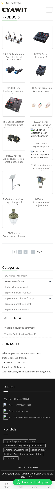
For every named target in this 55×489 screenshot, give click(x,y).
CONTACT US (11, 458)
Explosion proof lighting (17, 309)
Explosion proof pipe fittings (19, 298)
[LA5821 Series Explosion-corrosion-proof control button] (41, 105)
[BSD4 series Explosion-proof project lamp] (41, 182)
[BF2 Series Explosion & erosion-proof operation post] (41, 71)
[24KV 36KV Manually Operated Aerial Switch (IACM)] (13, 37)
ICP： (31, 476)
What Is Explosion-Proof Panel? (20, 334)
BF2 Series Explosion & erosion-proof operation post (41, 90)
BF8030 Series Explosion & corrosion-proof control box (41, 59)
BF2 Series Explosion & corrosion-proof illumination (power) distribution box (13, 126)
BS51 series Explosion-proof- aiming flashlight (41, 146)
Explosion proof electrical (18, 303)
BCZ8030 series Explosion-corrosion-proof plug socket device (13, 92)
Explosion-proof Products (18, 292)
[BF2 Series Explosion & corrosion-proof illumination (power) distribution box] (13, 105)
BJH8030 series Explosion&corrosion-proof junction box (14, 158)
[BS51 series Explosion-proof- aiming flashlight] (41, 133)
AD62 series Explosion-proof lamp (14, 235)
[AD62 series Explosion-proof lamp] (13, 216)
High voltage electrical (16, 287)
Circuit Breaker (30, 467)
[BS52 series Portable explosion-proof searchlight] (41, 154)
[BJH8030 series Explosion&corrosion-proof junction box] (13, 139)
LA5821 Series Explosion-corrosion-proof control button (41, 124)
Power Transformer (15, 281)
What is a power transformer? (19, 327)
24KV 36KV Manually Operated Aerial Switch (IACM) (13, 57)
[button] (32, 482)
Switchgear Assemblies (17, 275)
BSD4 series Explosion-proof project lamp (41, 202)
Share (7, 486)
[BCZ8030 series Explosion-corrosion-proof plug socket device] (13, 71)
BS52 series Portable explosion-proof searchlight (41, 168)
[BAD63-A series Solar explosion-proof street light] (13, 182)
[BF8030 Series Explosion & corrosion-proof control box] (41, 37)
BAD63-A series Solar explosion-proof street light (13, 202)
